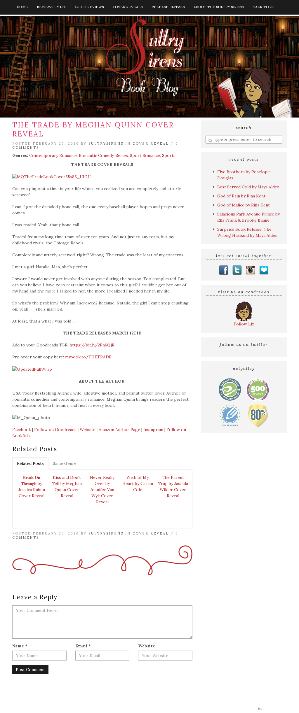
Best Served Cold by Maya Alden (248, 187)
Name (19, 646)
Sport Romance (145, 155)
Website (87, 429)
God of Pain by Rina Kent (241, 196)
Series (122, 155)
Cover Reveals (128, 7)
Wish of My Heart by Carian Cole (137, 483)
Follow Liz (244, 324)
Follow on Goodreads (55, 429)
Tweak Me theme (240, 709)
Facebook (21, 429)
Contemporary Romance (53, 155)
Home (22, 7)
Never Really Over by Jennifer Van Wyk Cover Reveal (102, 489)
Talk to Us (263, 7)
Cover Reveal (151, 143)
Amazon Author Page (119, 429)
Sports (168, 155)
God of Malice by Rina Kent (243, 205)
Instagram (153, 429)
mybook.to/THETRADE (88, 357)
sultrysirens (106, 143)
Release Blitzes (168, 7)
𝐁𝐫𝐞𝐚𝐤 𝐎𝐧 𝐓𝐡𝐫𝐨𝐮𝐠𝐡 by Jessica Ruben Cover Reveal (31, 486)
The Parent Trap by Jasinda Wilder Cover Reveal (173, 486)
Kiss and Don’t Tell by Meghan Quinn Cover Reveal (67, 486)
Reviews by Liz (51, 7)
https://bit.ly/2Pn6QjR (91, 345)
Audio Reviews (89, 7)
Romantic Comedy (96, 155)
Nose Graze (275, 709)
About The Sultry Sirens (219, 7)
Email (83, 646)
